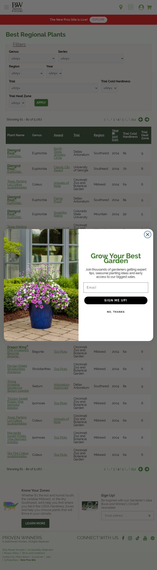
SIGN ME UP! (115, 300)
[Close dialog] (147, 234)
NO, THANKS (116, 312)
